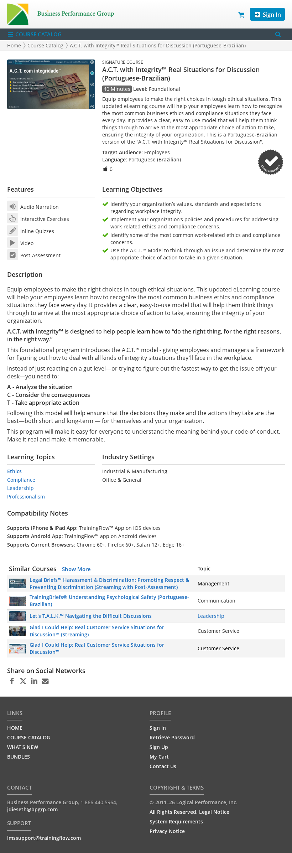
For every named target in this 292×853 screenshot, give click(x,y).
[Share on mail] (45, 681)
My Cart (159, 756)
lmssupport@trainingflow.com (44, 837)
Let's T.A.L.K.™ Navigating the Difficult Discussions (91, 615)
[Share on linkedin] (34, 681)
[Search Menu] (278, 34)
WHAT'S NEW (22, 747)
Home (14, 45)
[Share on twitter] (23, 681)
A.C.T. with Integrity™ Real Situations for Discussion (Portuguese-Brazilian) (158, 45)
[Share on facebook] (12, 681)
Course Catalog (45, 45)
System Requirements (176, 821)
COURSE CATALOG (38, 34)
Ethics (14, 471)
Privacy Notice (167, 831)
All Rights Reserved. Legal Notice (189, 811)
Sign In (271, 15)
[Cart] (241, 14)
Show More (76, 569)
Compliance (21, 479)
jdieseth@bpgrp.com (32, 809)
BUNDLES (18, 756)
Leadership (20, 488)
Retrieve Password (172, 737)
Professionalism (26, 496)
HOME (14, 727)
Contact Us (163, 766)
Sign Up (159, 747)
